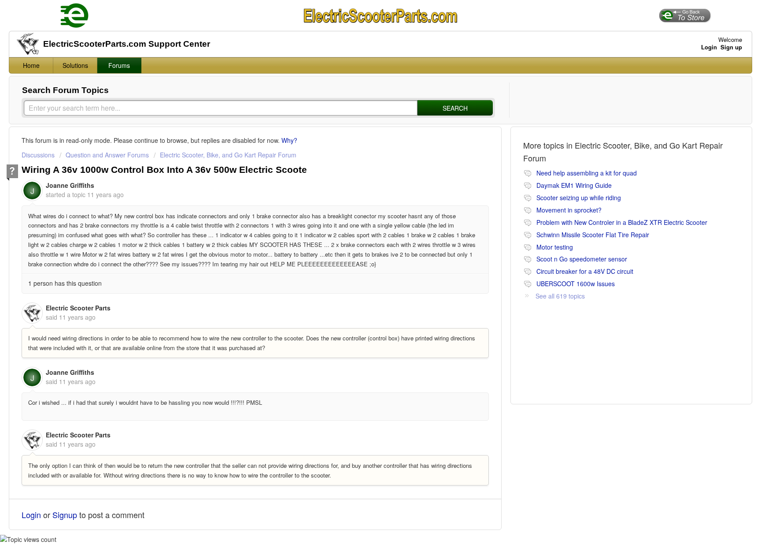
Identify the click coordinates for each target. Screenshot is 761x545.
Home (31, 65)
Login (31, 514)
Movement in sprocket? (569, 209)
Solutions (75, 65)
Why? (289, 140)
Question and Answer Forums (107, 154)
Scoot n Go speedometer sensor (581, 258)
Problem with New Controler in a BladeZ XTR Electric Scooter (621, 222)
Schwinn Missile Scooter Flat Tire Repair (592, 234)
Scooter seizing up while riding (578, 197)
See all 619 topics (560, 295)
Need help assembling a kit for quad (586, 172)
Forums (119, 65)
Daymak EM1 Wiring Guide (574, 185)
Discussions (38, 154)
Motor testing (554, 247)
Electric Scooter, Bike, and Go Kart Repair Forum (228, 154)
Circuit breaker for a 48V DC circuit (584, 271)
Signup (64, 514)
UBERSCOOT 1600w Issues (575, 283)
